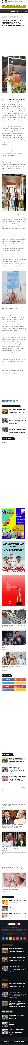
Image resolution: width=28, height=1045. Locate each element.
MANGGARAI (8, 16)
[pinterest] (8, 686)
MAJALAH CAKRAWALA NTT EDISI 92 (17, 907)
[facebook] (8, 679)
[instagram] (20, 686)
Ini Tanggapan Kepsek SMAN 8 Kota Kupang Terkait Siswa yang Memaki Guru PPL (17, 1017)
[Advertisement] (14, 41)
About (13, 1039)
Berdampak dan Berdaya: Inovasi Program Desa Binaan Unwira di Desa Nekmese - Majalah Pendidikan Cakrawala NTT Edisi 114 (17, 779)
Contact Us (18, 1039)
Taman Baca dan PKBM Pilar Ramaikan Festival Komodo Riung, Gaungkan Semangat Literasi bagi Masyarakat (17, 421)
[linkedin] (21, 938)
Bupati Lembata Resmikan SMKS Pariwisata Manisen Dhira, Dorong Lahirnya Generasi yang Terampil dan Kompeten (17, 412)
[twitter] (8, 683)
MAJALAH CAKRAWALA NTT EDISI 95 (17, 900)
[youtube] (20, 679)
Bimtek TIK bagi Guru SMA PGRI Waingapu (17, 1023)
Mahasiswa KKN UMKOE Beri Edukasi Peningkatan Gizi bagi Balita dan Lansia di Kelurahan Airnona (17, 760)
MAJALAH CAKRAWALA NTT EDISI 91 (17, 913)
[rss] (20, 683)
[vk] (8, 689)
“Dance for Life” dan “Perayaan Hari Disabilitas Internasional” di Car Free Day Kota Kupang (17, 1031)
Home (3, 16)
